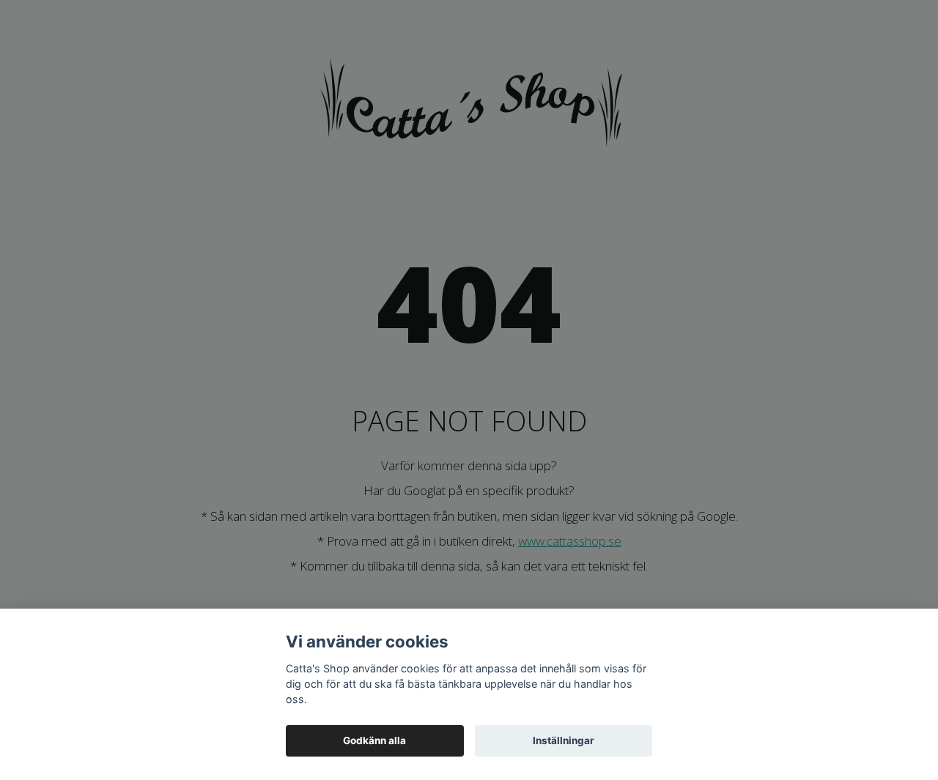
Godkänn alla (374, 740)
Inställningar (563, 740)
